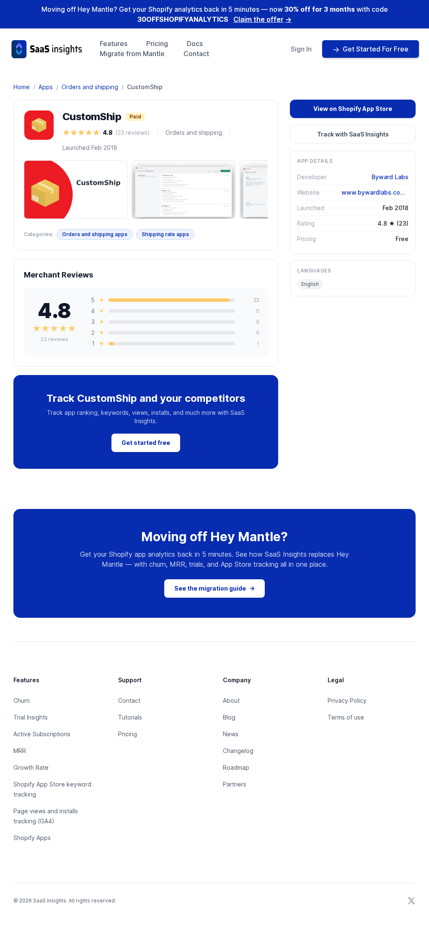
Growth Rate (31, 767)
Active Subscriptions (41, 733)
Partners (234, 784)
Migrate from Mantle (132, 53)
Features (113, 43)
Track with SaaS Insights (353, 134)
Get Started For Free (375, 49)
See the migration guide (214, 588)
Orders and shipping (90, 86)
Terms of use (346, 717)
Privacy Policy (347, 700)
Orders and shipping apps (94, 234)
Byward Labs (390, 176)
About (231, 700)
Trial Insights (30, 717)
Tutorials (130, 717)
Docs (195, 43)
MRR (19, 750)
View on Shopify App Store (352, 108)
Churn (21, 700)
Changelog (238, 750)
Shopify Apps (32, 837)
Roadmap (236, 767)
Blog (229, 717)
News (230, 733)
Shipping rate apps (165, 234)
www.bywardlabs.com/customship (374, 192)
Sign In (301, 49)
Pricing (157, 43)
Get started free (145, 442)
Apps (46, 86)
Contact (196, 53)
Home (21, 86)
